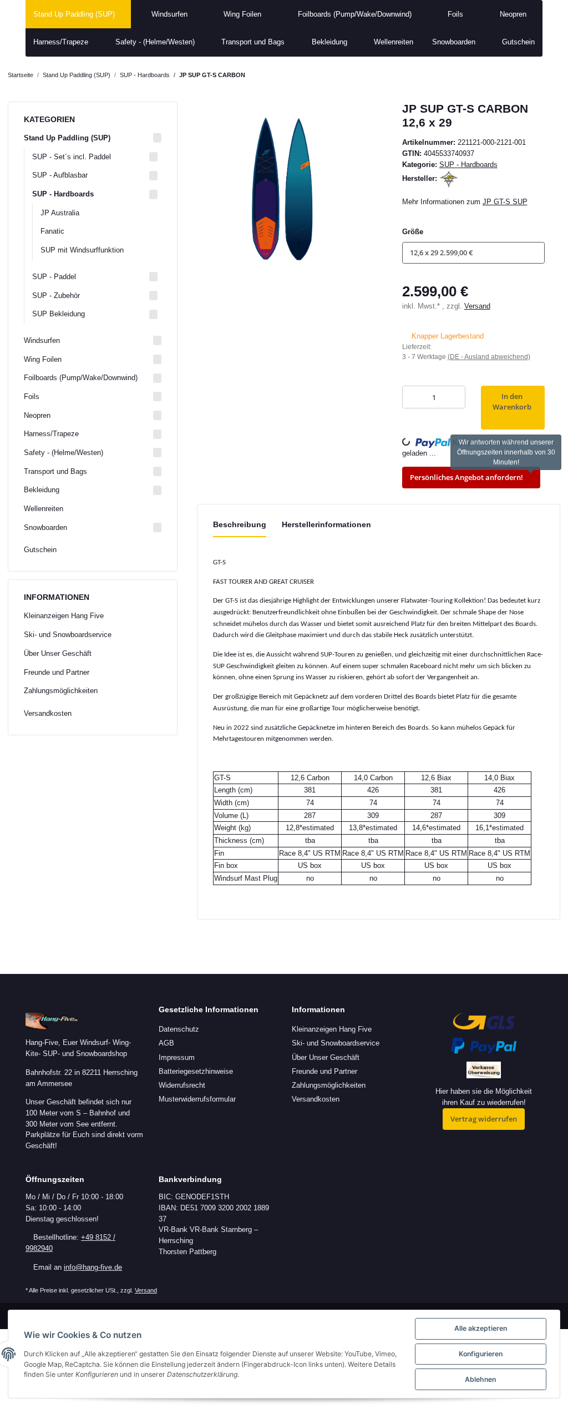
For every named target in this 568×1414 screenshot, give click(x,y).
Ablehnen (480, 1379)
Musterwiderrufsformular (197, 1099)
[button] (473, 253)
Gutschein (40, 550)
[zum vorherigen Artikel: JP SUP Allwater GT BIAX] (528, 75)
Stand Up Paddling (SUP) (67, 138)
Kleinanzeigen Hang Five (64, 616)
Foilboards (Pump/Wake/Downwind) (81, 377)
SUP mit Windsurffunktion (82, 250)
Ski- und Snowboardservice (67, 634)
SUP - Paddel (54, 276)
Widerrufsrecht (182, 1085)
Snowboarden (45, 527)
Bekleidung (41, 490)
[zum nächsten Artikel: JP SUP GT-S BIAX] (549, 75)
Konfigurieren (481, 1354)
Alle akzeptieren (480, 1328)
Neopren (37, 415)
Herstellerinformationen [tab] (326, 524)
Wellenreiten (43, 508)
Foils (31, 396)
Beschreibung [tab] (239, 524)
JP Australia (59, 213)
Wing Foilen (43, 359)
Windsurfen (42, 340)
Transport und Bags (55, 471)
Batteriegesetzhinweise (196, 1071)
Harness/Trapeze (51, 434)
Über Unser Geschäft (58, 653)
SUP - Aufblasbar (60, 175)
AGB (166, 1043)
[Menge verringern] (413, 397)
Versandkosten (48, 713)
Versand (477, 306)
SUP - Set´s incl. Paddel (71, 157)
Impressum (177, 1057)
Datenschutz (179, 1029)
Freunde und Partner (56, 672)
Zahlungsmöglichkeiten (61, 690)
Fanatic (52, 231)
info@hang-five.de (93, 1267)
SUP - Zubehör (56, 295)
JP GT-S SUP (505, 202)
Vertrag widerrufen (483, 1119)
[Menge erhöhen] (454, 397)
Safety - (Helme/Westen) (63, 452)
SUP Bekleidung (58, 314)
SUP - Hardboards (468, 164)
